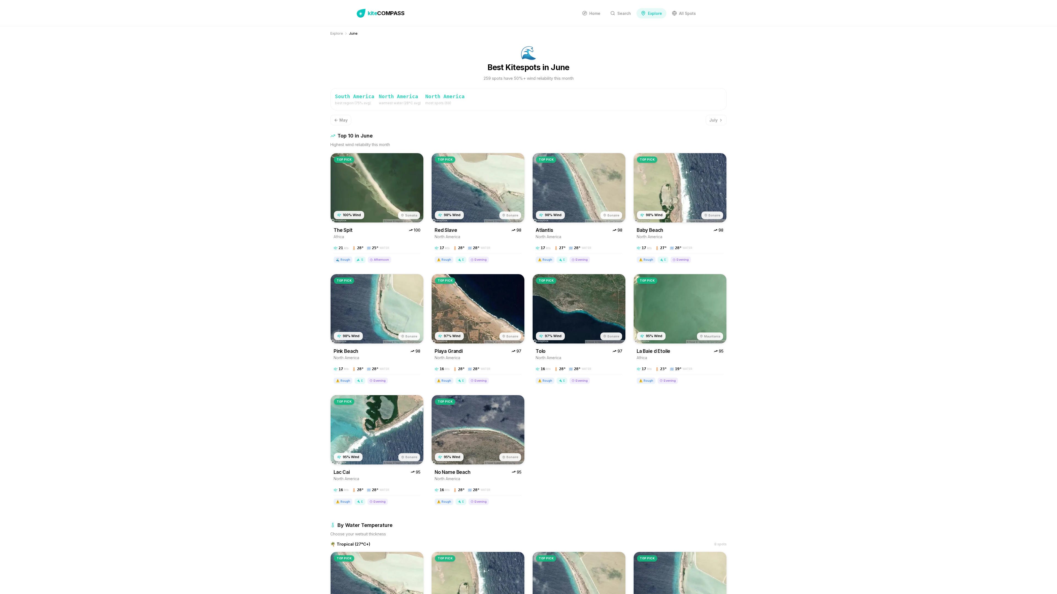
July (713, 120)
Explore (336, 33)
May (343, 120)
